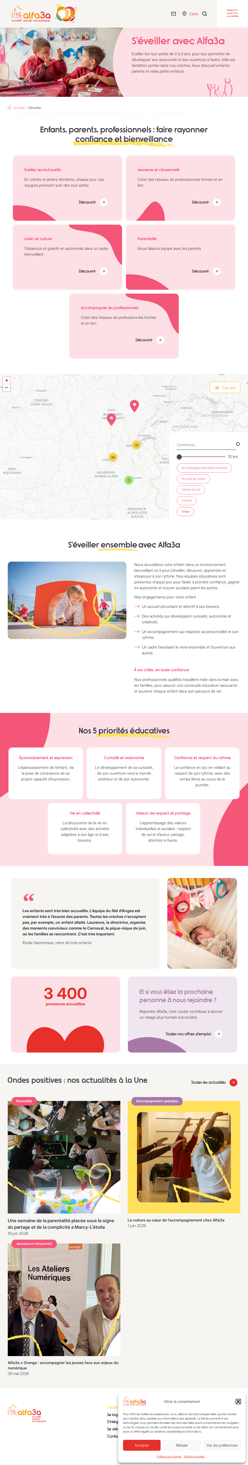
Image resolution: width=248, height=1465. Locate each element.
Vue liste (229, 387)
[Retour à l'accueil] (27, 1413)
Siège (185, 511)
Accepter (142, 1445)
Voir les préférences (222, 1445)
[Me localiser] (238, 445)
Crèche (187, 500)
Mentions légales (194, 1456)
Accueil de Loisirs (193, 479)
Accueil (19, 108)
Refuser (182, 1445)
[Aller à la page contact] (174, 13)
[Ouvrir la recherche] (205, 13)
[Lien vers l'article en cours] (64, 1157)
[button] (238, 1401)
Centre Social (191, 489)
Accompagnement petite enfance (204, 468)
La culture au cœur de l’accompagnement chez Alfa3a (176, 1220)
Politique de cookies (169, 1456)
